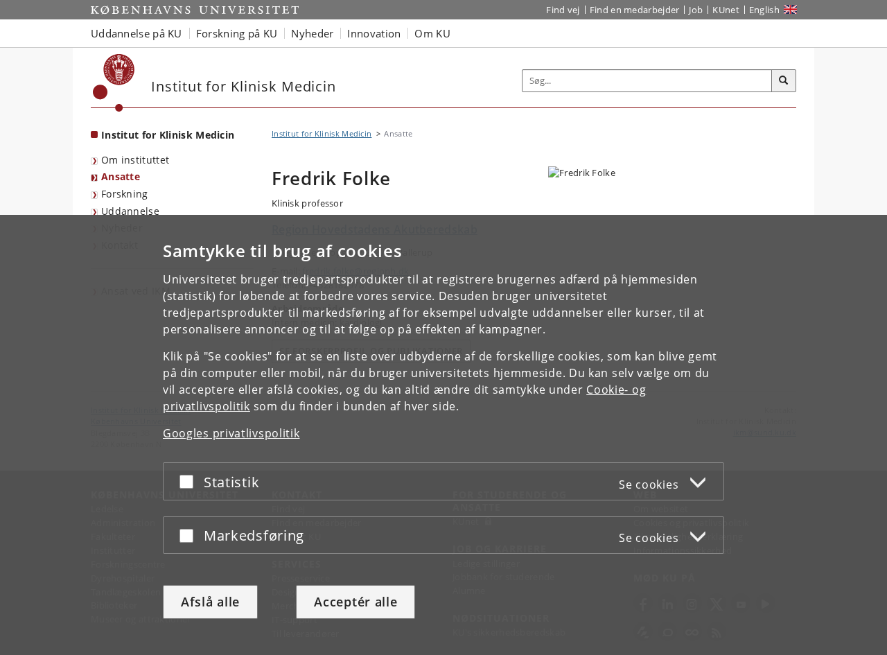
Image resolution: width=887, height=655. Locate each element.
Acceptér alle (355, 601)
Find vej (562, 9)
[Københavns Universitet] (114, 83)
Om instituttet (135, 159)
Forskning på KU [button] (237, 33)
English (764, 9)
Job (696, 9)
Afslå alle (210, 601)
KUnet (725, 9)
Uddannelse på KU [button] (136, 33)
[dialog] (443, 435)
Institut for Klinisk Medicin (167, 134)
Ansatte (120, 176)
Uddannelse (130, 211)
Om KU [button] (432, 33)
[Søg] (783, 81)
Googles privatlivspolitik (231, 433)
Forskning (124, 193)
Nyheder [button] (312, 33)
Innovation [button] (374, 33)
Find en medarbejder (635, 9)
